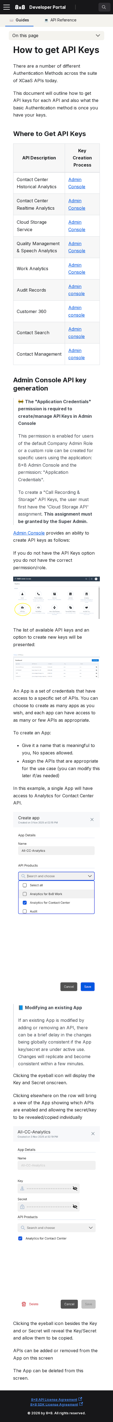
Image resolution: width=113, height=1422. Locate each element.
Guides (22, 20)
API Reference (63, 20)
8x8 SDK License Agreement (54, 1404)
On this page (25, 35)
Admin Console (29, 533)
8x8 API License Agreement (54, 1400)
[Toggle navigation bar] (6, 7)
